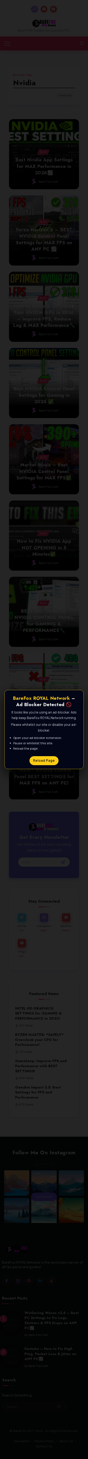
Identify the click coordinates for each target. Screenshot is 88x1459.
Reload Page (44, 760)
